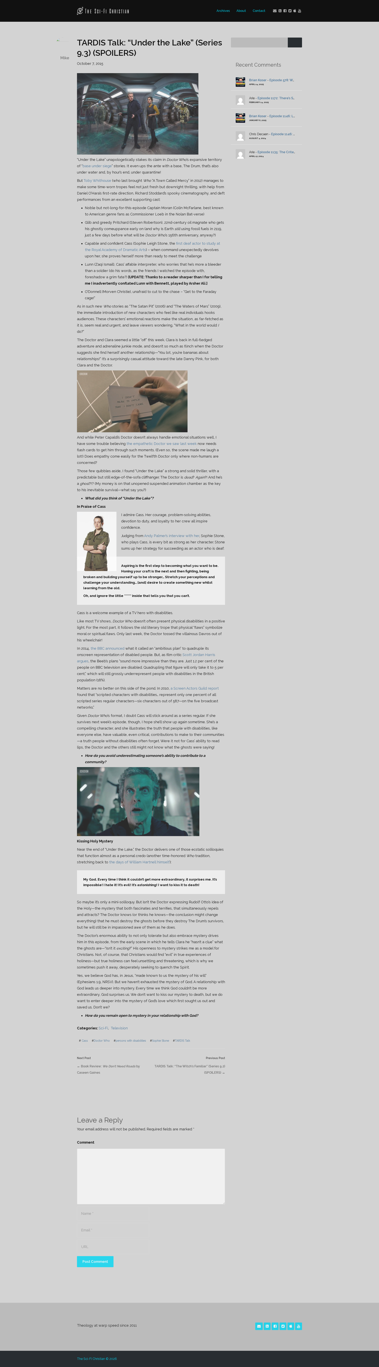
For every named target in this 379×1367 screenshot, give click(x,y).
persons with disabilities (131, 1040)
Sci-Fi (103, 1028)
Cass (85, 1040)
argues (82, 661)
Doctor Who (102, 1040)
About (241, 11)
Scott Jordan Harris (199, 655)
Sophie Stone (160, 1040)
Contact (259, 11)
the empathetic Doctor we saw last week (162, 444)
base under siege (97, 166)
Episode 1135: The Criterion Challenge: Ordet (293, 152)
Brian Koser (257, 80)
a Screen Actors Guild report (195, 688)
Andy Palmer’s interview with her (171, 536)
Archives (223, 11)
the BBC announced (107, 648)
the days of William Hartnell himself (139, 862)
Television (119, 1028)
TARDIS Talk (182, 1040)
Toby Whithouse (97, 180)
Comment (85, 1142)
